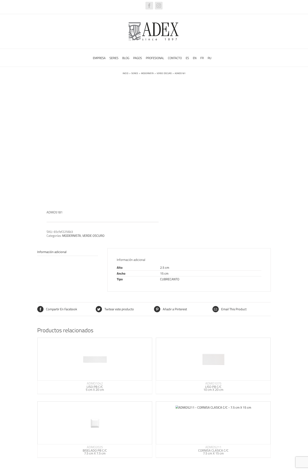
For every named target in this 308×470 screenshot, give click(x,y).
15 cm (164, 273)
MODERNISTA (71, 235)
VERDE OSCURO (93, 235)
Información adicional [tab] (51, 251)
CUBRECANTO (169, 279)
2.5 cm (164, 267)
